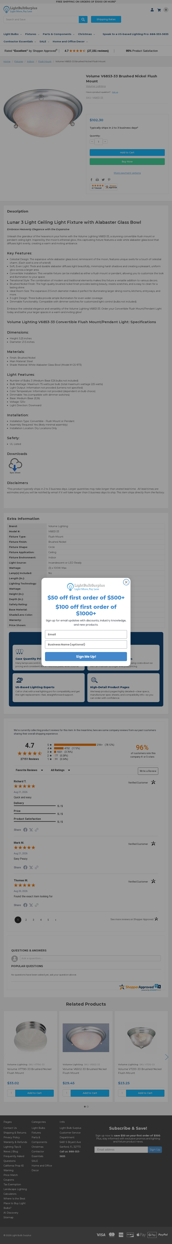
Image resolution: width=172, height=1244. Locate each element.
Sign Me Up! (86, 656)
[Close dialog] (126, 582)
